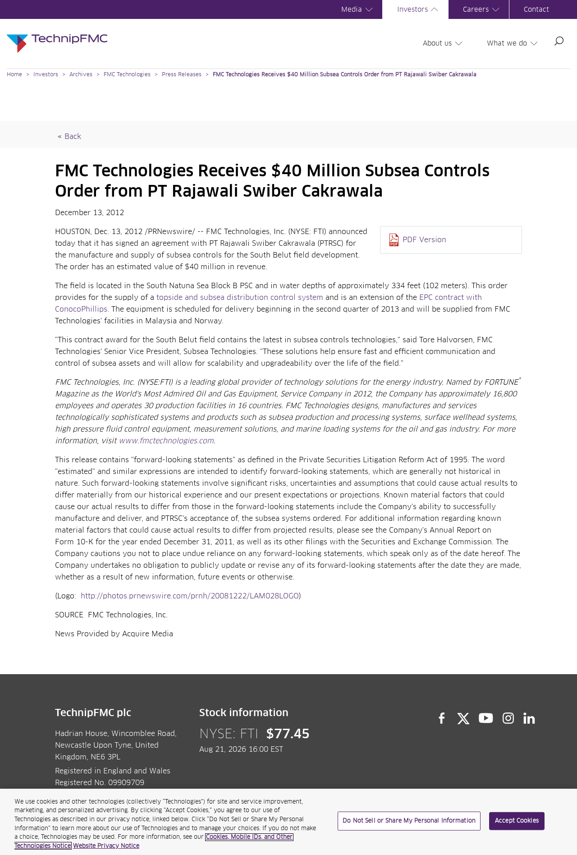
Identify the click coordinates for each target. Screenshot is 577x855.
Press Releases (181, 75)
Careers (476, 9)
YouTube (486, 718)
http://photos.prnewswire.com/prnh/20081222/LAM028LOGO (190, 596)
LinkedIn (529, 718)
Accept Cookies (517, 821)
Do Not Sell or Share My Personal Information (409, 821)
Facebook (441, 718)
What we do (507, 43)
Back (72, 136)
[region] (288, 822)
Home (14, 75)
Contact (536, 9)
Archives (80, 75)
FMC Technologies (127, 75)
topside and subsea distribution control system (239, 297)
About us (437, 43)
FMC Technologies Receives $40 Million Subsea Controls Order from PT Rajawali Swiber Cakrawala (344, 75)
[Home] (57, 34)
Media (351, 9)
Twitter (463, 718)
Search (559, 41)
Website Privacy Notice (106, 846)
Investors (412, 9)
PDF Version (424, 240)
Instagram (508, 718)
